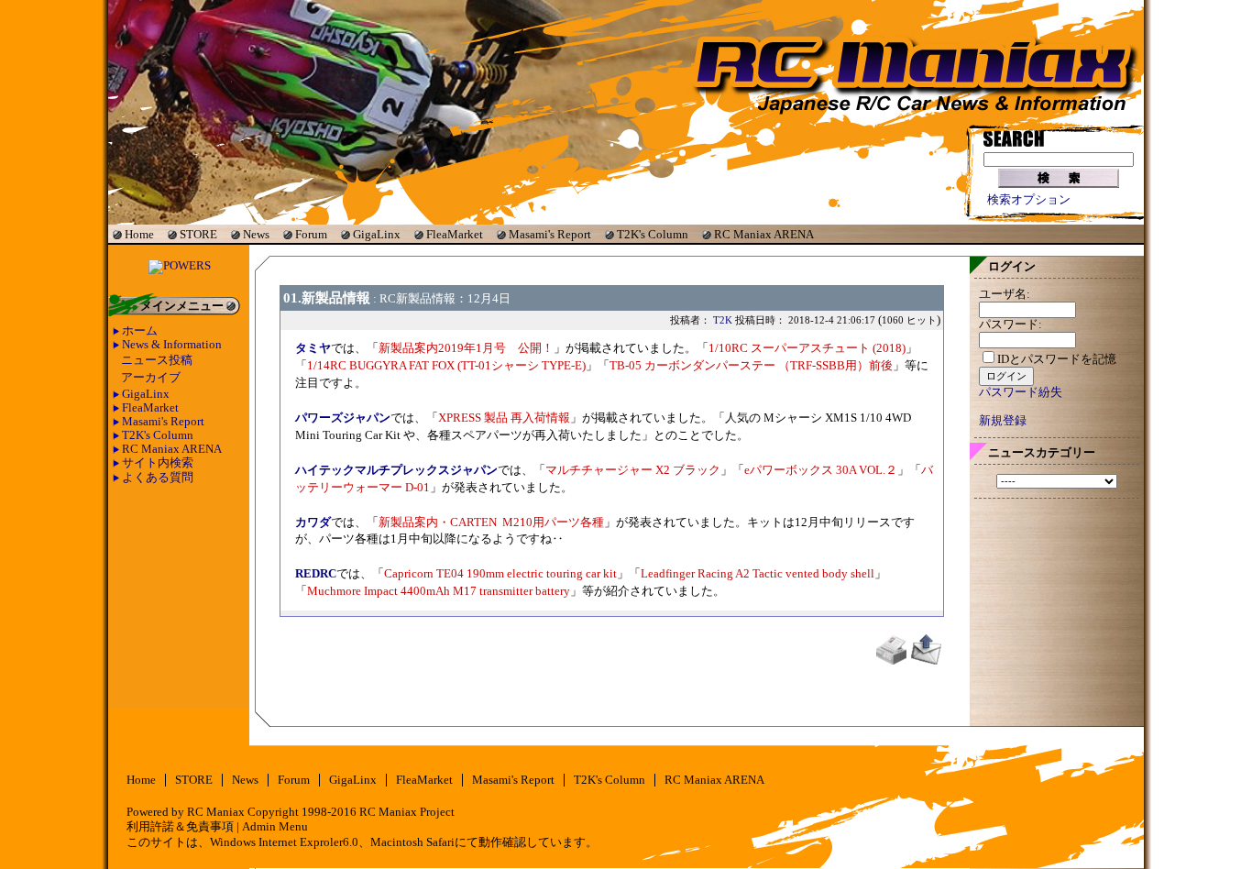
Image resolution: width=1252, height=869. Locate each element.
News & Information (172, 344)
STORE (198, 234)
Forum (311, 234)
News (256, 234)
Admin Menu (275, 826)
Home (139, 234)
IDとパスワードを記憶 (1056, 359)
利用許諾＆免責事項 (180, 826)
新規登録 (1003, 420)
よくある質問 (157, 477)
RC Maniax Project (407, 812)
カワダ (313, 522)
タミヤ (313, 348)
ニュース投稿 (156, 360)
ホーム (140, 330)
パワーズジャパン (342, 418)
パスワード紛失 (1020, 392)
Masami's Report (550, 234)
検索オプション (1029, 199)
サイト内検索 (157, 462)
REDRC (315, 573)
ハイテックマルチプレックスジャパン (396, 470)
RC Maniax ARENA (764, 234)
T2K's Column (652, 234)
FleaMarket (454, 234)
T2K (722, 319)
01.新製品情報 (326, 297)
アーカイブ (151, 377)
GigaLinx (377, 234)
